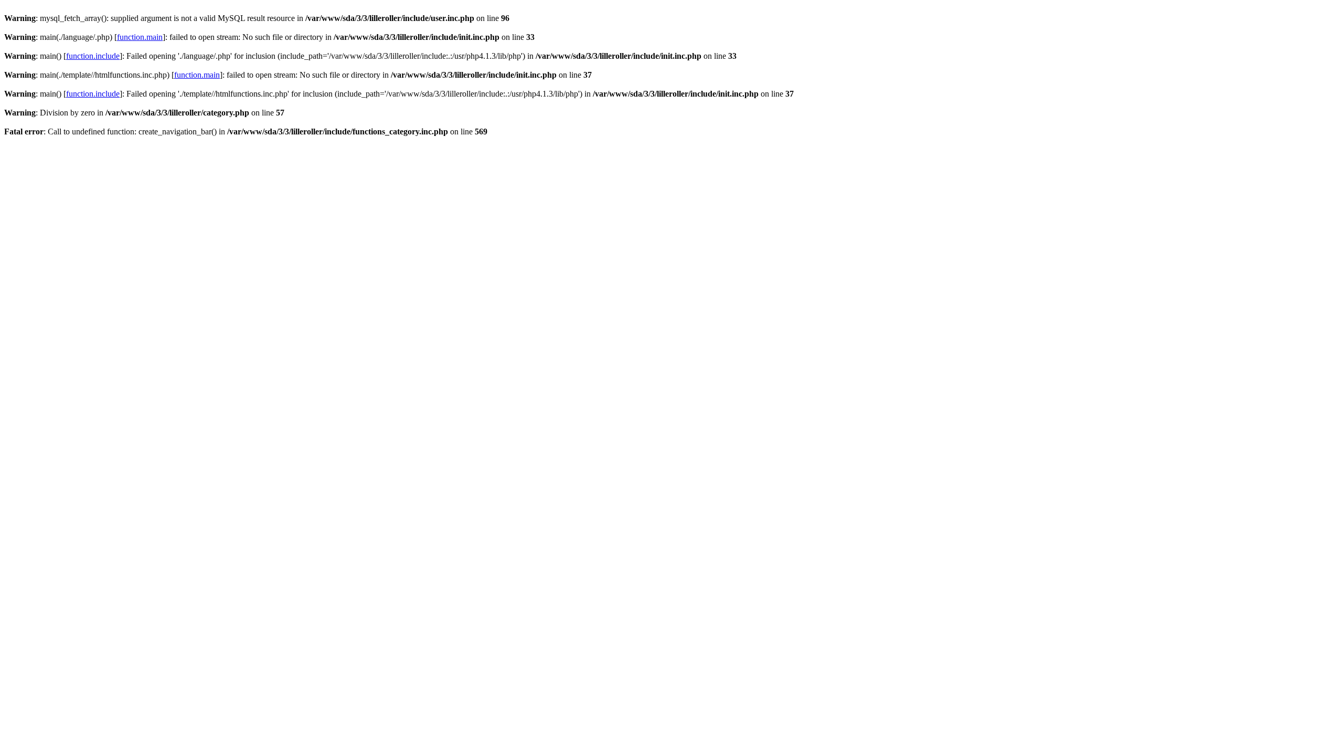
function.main (140, 37)
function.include (93, 55)
